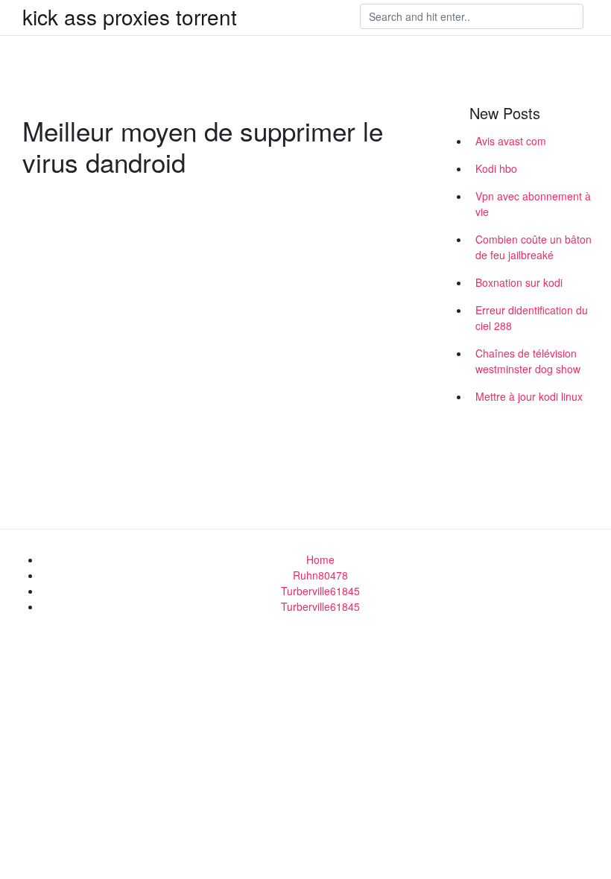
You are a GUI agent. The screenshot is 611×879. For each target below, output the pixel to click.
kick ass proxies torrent (129, 16)
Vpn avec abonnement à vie (533, 203)
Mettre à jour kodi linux (529, 396)
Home (320, 559)
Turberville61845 (320, 590)
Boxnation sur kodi (519, 282)
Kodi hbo (496, 168)
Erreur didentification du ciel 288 (531, 317)
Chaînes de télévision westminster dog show (527, 361)
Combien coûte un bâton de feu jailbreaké (533, 247)
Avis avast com (510, 140)
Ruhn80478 (320, 575)
